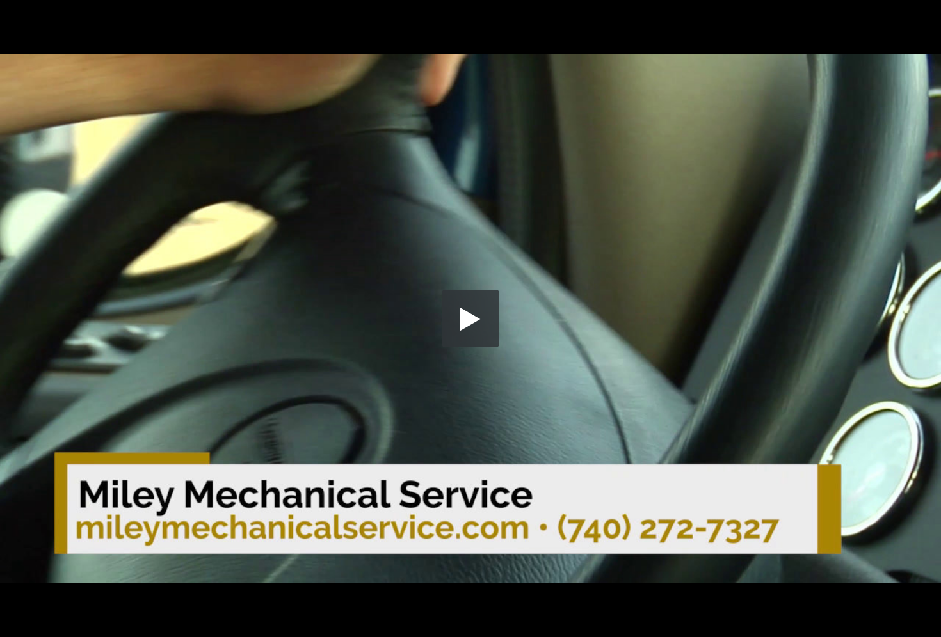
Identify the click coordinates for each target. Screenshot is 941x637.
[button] (470, 318)
